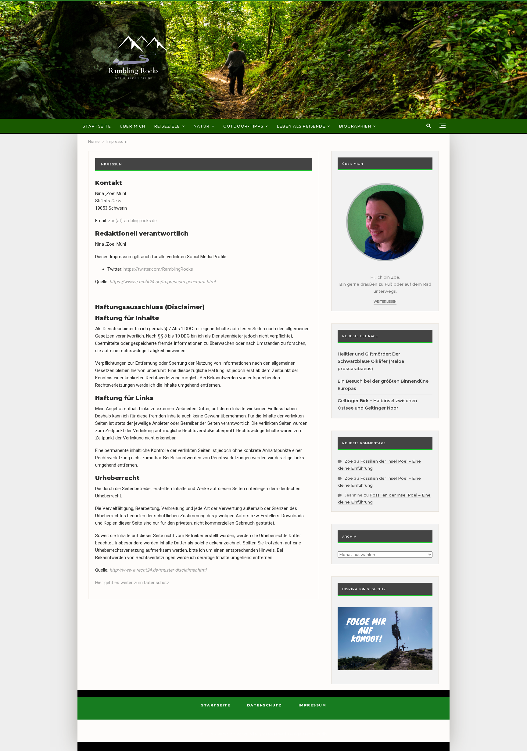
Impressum (312, 705)
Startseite (97, 126)
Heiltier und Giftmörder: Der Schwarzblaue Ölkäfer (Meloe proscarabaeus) (371, 361)
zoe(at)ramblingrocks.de (132, 220)
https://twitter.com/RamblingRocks (158, 269)
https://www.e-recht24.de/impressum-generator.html (162, 281)
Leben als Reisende (301, 126)
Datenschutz (264, 705)
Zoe (349, 461)
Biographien (355, 126)
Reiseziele (167, 126)
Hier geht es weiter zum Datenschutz (132, 582)
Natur (202, 126)
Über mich (132, 126)
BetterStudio (315, 734)
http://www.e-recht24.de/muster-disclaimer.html (158, 570)
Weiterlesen (385, 302)
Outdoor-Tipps (243, 126)
